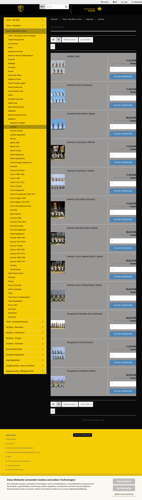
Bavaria (13, 139)
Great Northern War (15, 91)
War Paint (12, 309)
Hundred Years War (15, 99)
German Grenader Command (81, 199)
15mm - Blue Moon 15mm (16, 31)
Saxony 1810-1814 (17, 254)
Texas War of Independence (19, 297)
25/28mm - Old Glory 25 (15, 333)
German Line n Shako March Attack (84, 285)
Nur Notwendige (124, 488)
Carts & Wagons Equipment (20, 162)
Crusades (12, 67)
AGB (9, 457)
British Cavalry (15, 151)
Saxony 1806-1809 (17, 250)
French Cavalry (16, 186)
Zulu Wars (12, 317)
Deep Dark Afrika (14, 75)
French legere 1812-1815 (20, 202)
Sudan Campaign (14, 289)
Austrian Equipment (17, 135)
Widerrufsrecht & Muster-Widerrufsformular (24, 452)
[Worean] (20, 9)
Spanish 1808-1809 (17, 257)
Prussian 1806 (15, 218)
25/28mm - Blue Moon (14, 327)
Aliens (10, 47)
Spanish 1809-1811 (17, 261)
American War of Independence (20, 56)
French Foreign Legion (16, 83)
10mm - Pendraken (13, 26)
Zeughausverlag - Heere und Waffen (20, 366)
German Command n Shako (80, 170)
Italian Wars (12, 103)
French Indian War (15, 87)
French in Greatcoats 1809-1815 (22, 194)
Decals (11, 71)
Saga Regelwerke (13, 360)
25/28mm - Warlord (13, 338)
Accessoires (13, 44)
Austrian (13, 127)
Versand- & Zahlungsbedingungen (20, 448)
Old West (11, 277)
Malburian (12, 111)
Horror (10, 95)
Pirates (11, 281)
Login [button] (125, 2)
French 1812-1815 (17, 182)
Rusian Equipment (17, 234)
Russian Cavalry (16, 246)
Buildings (11, 63)
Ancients (11, 59)
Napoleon (12, 119)
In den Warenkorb (123, 77)
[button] (115, 2)
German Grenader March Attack (82, 228)
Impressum (12, 439)
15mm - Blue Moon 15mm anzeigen (22, 36)
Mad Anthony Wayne (16, 107)
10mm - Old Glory (12, 20)
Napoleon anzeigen (17, 123)
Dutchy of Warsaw (17, 170)
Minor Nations (15, 214)
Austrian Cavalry (16, 131)
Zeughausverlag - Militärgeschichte (20, 371)
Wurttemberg (15, 269)
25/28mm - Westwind (14, 344)
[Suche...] (66, 6)
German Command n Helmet (81, 142)
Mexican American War (17, 115)
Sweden (13, 265)
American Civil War (15, 51)
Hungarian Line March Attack (81, 371)
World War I (12, 313)
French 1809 (15, 178)
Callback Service (14, 466)
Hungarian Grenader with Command (84, 313)
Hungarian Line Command (80, 342)
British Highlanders (17, 158)
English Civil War (14, 79)
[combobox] (70, 39)
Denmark (13, 166)
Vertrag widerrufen (82, 435)
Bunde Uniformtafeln (14, 349)
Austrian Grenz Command (79, 85)
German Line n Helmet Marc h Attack (85, 256)
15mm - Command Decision (17, 322)
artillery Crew (73, 56)
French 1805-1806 (17, 174)
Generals (13, 210)
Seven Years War (14, 285)
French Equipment (17, 190)
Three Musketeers (15, 301)
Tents (10, 293)
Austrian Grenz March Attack (81, 113)
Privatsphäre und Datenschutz (19, 461)
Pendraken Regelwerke (15, 355)
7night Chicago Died (16, 40)
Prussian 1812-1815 (18, 222)
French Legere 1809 (18, 198)
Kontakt (11, 444)
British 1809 (14, 143)
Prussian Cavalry (16, 226)
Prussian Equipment (18, 230)
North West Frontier (15, 273)
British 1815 (14, 146)
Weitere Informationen (124, 494)
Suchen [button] (106, 2)
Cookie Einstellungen (16, 470)
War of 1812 (13, 305)
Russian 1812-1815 (17, 242)
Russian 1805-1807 (17, 238)
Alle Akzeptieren (124, 481)
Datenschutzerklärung (77, 489)
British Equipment (17, 155)
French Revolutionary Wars (20, 206)
